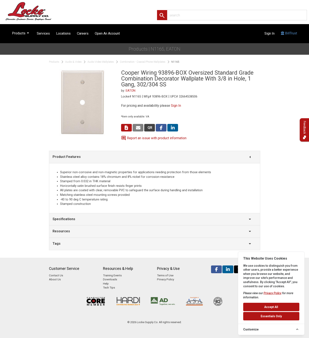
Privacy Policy (165, 279)
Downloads (110, 279)
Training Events (112, 275)
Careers (82, 33)
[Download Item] (126, 128)
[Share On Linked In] (172, 128)
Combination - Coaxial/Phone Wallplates (142, 62)
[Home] (33, 11)
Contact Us (56, 275)
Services (43, 33)
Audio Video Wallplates (100, 62)
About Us (55, 279)
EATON (130, 90)
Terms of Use (165, 275)
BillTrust (290, 33)
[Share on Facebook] (161, 128)
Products (21, 33)
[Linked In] (227, 269)
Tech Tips (109, 287)
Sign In (269, 33)
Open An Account (107, 33)
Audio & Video (73, 62)
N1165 (175, 62)
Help (106, 283)
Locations (63, 33)
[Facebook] (216, 269)
